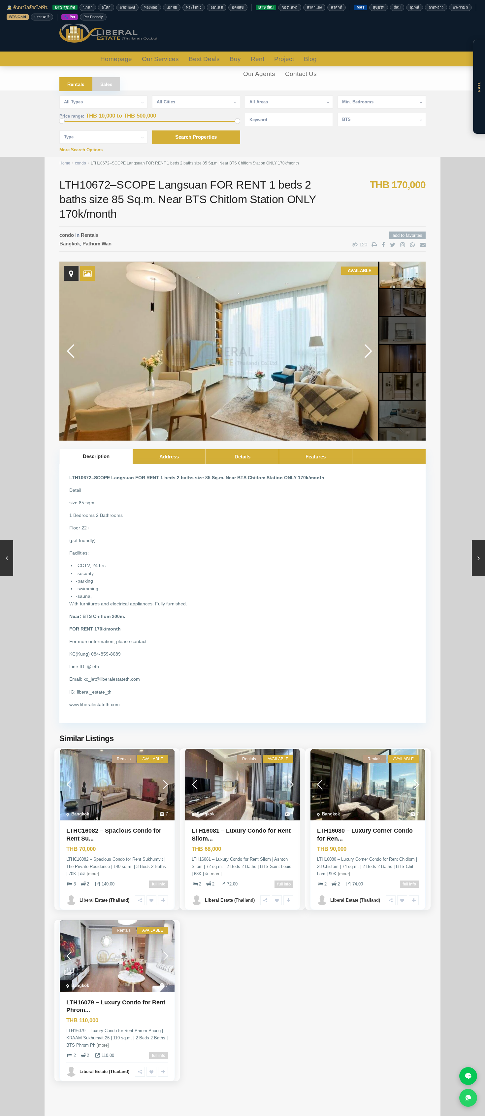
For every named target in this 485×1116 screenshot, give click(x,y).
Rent (257, 58)
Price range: (71, 116)
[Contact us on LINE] (468, 1076)
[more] (93, 873)
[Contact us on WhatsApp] (468, 1098)
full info (158, 884)
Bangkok (69, 243)
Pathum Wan (97, 243)
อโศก (106, 7)
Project (284, 58)
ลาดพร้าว (436, 7)
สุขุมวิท (378, 7)
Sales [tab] (106, 84)
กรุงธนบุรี (41, 17)
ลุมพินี (414, 7)
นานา (87, 7)
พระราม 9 (460, 7)
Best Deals (204, 58)
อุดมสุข (238, 7)
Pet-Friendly (93, 17)
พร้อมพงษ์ (127, 7)
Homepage (116, 58)
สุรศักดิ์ (336, 7)
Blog (310, 58)
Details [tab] (242, 456)
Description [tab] (96, 456)
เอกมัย (172, 7)
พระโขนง (193, 7)
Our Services (160, 58)
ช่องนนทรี (290, 7)
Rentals (89, 235)
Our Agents (259, 73)
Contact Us (301, 73)
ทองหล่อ (150, 7)
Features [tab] (316, 456)
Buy (235, 58)
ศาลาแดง (314, 7)
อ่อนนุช (216, 7)
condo (80, 163)
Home (64, 163)
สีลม (397, 7)
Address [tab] (169, 456)
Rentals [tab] (75, 84)
